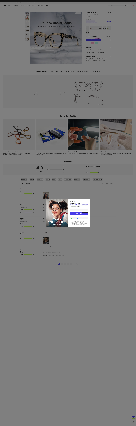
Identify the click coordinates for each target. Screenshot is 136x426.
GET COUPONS (79, 213)
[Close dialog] (89, 200)
